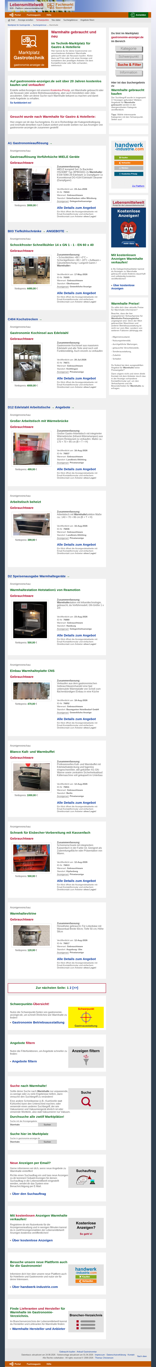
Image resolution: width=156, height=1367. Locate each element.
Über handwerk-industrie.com (35, 1287)
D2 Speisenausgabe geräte (37, 576)
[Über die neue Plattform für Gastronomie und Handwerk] (128, 164)
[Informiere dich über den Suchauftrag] (86, 1175)
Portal (18, 15)
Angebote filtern (87, 20)
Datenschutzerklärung (116, 1355)
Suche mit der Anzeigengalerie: (23, 1121)
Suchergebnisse (70, 20)
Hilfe (49, 15)
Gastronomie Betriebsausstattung (38, 1022)
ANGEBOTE (55, 231)
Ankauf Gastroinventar (87, 1352)
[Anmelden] (138, 15)
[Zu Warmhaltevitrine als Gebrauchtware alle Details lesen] (31, 935)
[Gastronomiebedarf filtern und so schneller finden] (86, 1055)
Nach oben (142, 1356)
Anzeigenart (63, 201)
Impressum (100, 1355)
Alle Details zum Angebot (76, 207)
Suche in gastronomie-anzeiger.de (25, 1138)
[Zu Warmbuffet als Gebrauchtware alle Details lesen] (31, 777)
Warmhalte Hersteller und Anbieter (38, 1329)
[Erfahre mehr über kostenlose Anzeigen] (86, 1226)
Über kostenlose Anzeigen (123, 287)
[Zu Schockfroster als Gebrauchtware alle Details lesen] (31, 270)
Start (13, 20)
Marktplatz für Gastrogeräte (19, 25)
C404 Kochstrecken (23, 319)
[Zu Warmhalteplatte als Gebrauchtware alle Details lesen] (31, 691)
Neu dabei (56, 20)
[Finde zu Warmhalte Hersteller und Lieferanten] (86, 1319)
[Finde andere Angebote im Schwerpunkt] (86, 1017)
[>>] (75, 987)
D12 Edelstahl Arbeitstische (29, 407)
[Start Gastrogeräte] (41, 6)
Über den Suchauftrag (29, 1193)
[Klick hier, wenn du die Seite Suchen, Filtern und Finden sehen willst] (128, 60)
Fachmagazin (34, 15)
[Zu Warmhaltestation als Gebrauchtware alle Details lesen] (30, 619)
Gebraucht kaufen (67, 1352)
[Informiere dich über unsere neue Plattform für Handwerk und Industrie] (86, 1273)
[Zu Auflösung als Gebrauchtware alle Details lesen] (31, 184)
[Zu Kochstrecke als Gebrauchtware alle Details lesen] (27, 362)
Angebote (62, 407)
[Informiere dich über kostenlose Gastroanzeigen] (128, 223)
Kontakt (131, 1355)
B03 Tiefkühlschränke (24, 231)
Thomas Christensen (104, 1358)
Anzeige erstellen (25, 20)
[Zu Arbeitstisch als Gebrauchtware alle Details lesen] (31, 448)
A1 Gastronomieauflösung (28, 143)
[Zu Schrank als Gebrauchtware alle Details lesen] (31, 857)
